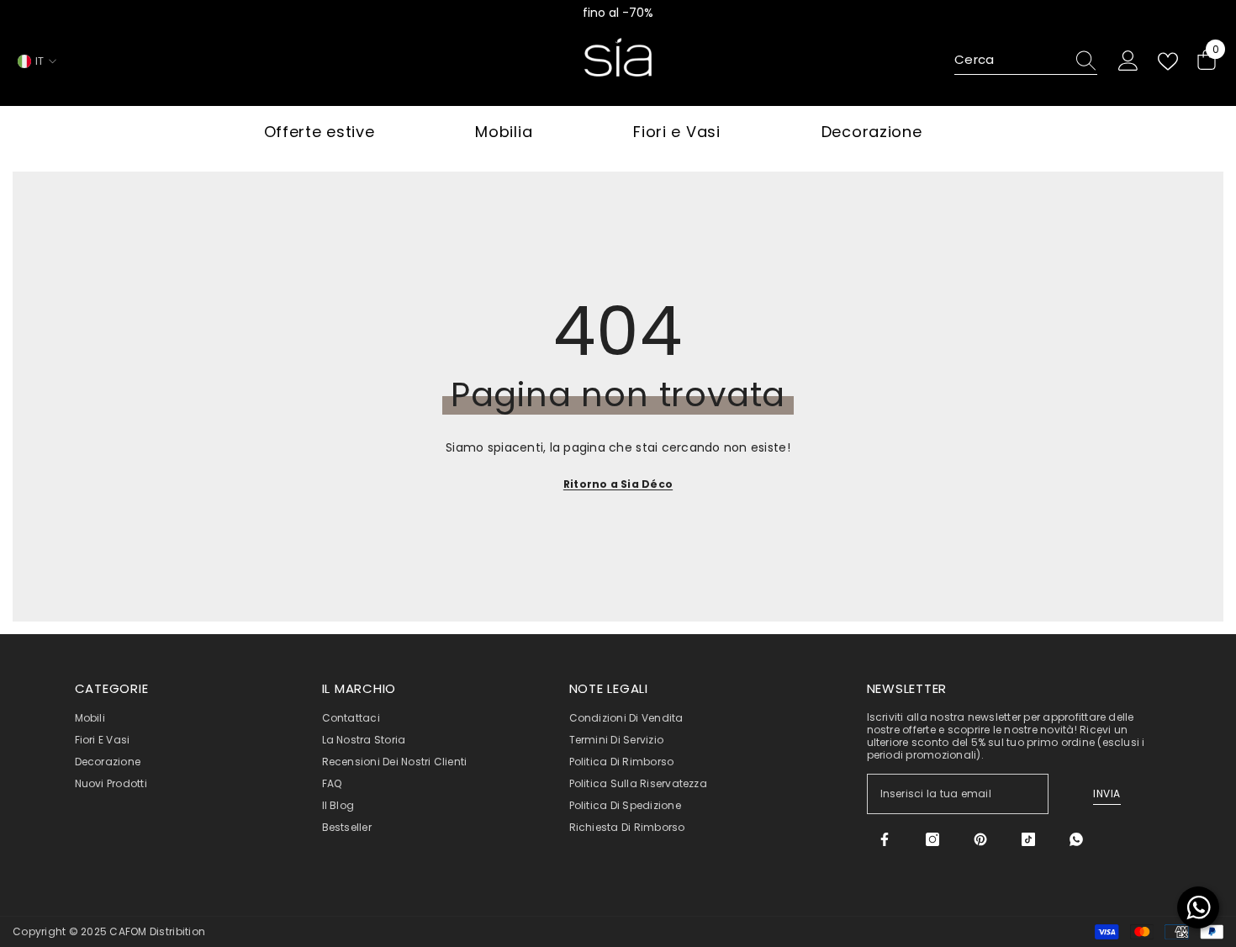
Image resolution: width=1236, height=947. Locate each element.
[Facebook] (884, 839)
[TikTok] (1028, 839)
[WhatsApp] (1076, 839)
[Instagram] (932, 839)
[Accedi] (1128, 61)
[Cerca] (1025, 61)
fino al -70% (618, 12)
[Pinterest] (980, 839)
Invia (1107, 793)
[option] (618, 12)
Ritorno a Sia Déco (618, 484)
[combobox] (1009, 60)
